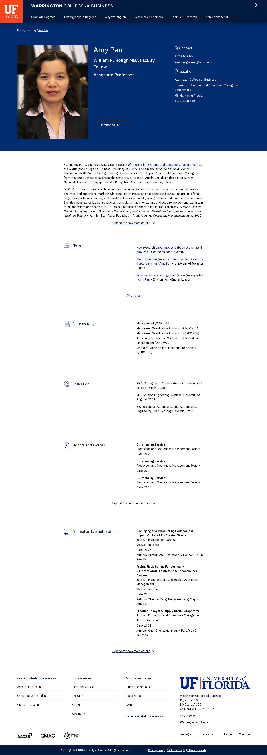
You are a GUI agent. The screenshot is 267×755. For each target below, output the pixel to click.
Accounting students (30, 687)
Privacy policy (156, 750)
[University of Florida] (11, 11)
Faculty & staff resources (144, 716)
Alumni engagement (138, 687)
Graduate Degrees (43, 17)
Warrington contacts (194, 722)
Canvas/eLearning (83, 687)
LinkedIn (226, 734)
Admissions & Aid (217, 17)
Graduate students (29, 704)
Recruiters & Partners (148, 17)
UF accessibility (196, 750)
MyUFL (92, 704)
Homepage (115, 125)
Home (20, 30)
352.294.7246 (184, 56)
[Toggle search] (256, 5)
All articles (133, 295)
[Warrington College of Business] (72, 6)
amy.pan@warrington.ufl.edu (193, 62)
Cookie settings (176, 750)
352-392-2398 (190, 716)
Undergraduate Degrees (80, 17)
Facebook (207, 734)
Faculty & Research (184, 17)
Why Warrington (115, 17)
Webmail (93, 713)
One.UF (92, 696)
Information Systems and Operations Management (165, 164)
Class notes (133, 696)
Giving (129, 704)
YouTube (244, 734)
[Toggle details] (133, 223)
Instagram (186, 734)
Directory (31, 30)
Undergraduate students (32, 696)
